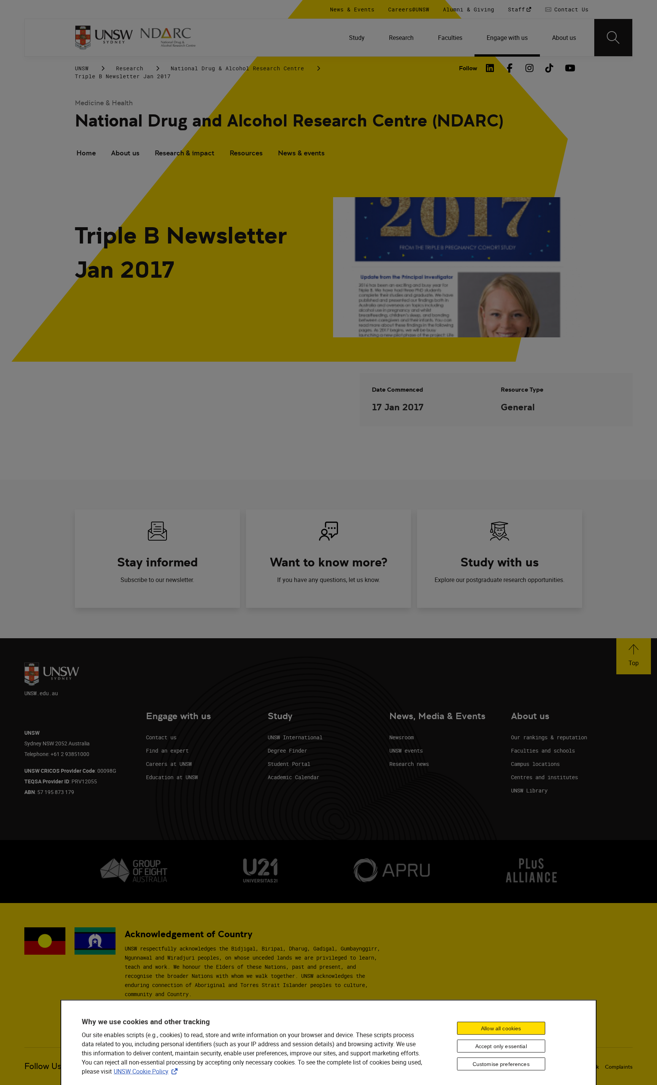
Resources (246, 153)
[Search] (613, 37)
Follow (468, 68)
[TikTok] (549, 68)
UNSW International (295, 737)
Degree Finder (287, 750)
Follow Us (43, 1066)
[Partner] (172, 37)
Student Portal (289, 763)
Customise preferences (501, 1064)
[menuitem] (357, 38)
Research (129, 68)
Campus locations (535, 763)
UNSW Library (529, 790)
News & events (301, 153)
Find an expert (167, 750)
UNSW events (406, 750)
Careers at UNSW (169, 763)
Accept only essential (501, 1046)
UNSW (82, 68)
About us (125, 153)
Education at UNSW (172, 777)
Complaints (619, 1067)
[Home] (104, 37)
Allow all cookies (501, 1028)
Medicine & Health (104, 103)
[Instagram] (530, 68)
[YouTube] (569, 68)
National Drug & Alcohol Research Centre (237, 68)
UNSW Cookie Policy (147, 1071)
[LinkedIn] (490, 68)
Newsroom (401, 737)
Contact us (161, 737)
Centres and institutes (544, 777)
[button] (633, 656)
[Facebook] (510, 68)
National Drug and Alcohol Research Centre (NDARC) (289, 121)
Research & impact (184, 153)
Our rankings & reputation (549, 737)
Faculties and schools (543, 750)
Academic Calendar (293, 777)
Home (86, 153)
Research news (409, 763)
